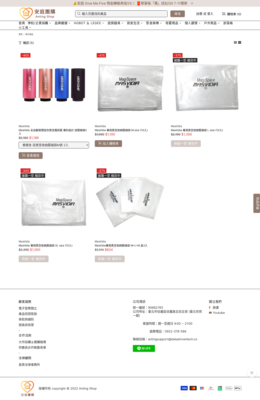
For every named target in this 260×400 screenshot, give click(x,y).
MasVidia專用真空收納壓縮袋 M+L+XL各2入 (121, 245)
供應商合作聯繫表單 (32, 347)
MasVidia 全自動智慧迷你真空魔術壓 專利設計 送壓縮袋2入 (53, 131)
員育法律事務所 (29, 365)
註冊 (199, 14)
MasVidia (24, 126)
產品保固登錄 (28, 314)
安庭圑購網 (38, 13)
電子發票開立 (28, 308)
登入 (210, 14)
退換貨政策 (26, 325)
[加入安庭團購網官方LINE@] (144, 348)
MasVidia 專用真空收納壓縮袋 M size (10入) (121, 130)
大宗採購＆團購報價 (32, 342)
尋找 (177, 14)
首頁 (20, 34)
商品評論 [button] (258, 203)
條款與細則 (26, 319)
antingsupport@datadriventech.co (172, 339)
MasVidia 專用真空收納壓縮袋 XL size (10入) (46, 245)
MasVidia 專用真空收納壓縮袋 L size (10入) (197, 130)
